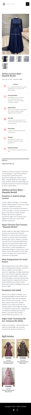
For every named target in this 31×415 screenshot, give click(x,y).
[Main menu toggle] (27, 4)
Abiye (20, 79)
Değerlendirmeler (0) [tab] (8, 163)
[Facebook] (13, 410)
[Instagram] (17, 410)
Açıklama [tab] (4, 160)
